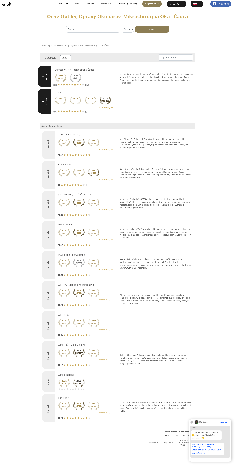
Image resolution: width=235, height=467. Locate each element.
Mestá (78, 3)
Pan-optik (63, 397)
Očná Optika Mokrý (69, 134)
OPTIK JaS (63, 314)
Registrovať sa (152, 3)
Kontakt (90, 3)
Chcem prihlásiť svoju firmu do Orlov (206, 450)
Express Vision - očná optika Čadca (74, 69)
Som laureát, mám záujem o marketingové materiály (203, 445)
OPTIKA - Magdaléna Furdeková (76, 284)
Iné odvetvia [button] (175, 4)
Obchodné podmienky (127, 3)
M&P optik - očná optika (71, 254)
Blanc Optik (64, 164)
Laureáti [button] (63, 3)
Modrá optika (65, 224)
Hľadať (152, 29)
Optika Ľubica (62, 92)
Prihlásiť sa (223, 3)
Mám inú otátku (198, 453)
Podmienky (106, 3)
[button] (197, 4)
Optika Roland (66, 374)
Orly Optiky (45, 45)
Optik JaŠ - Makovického (71, 344)
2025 (64, 57)
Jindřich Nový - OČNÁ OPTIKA (74, 194)
